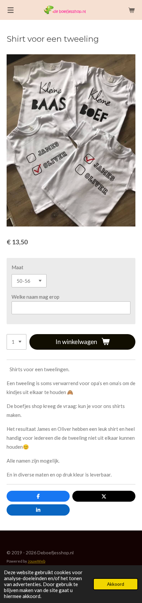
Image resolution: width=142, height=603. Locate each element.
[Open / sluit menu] (10, 10)
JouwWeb (36, 561)
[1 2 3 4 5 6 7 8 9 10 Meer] (16, 342)
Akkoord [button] (115, 584)
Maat (17, 267)
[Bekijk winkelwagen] (131, 10)
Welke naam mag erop (35, 297)
